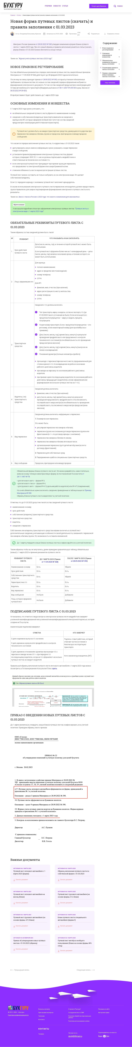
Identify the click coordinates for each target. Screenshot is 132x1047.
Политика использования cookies (78, 1021)
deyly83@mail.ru (75, 1036)
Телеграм (41, 1016)
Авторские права (103, 1012)
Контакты (41, 1019)
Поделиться (95, 34)
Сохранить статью (113, 34)
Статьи (65, 6)
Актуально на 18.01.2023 (55, 34)
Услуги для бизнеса (99, 6)
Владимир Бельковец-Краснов (30, 34)
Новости (57, 6)
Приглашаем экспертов (45, 1012)
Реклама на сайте (104, 1009)
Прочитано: (74, 34)
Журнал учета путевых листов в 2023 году (35, 58)
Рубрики (48, 6)
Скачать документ (22, 879)
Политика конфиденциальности (18, 1015)
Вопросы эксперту (44, 1009)
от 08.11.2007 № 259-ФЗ (66, 88)
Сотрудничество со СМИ (76, 1012)
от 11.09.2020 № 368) (50, 562)
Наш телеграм (110, 83)
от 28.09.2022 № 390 (44, 44)
